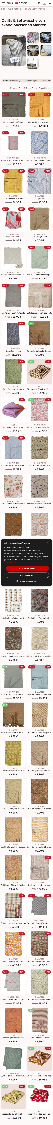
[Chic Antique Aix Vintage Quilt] (39, 219)
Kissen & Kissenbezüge (12, 80)
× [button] (47, 542)
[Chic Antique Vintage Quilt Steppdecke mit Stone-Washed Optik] (13, 142)
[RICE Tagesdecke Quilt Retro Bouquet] (13, 1096)
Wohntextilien (15, 9)
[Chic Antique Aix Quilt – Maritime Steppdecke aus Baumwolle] (39, 257)
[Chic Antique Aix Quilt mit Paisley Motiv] (13, 600)
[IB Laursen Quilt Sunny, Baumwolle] (13, 791)
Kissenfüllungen (31, 80)
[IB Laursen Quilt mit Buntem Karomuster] (13, 905)
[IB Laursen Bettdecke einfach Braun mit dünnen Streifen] (13, 715)
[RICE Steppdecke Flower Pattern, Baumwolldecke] (13, 409)
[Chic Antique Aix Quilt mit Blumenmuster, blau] (39, 142)
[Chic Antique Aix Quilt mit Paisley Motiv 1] (39, 600)
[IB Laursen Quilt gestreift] (39, 181)
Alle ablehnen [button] (27, 575)
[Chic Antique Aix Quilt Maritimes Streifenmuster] (13, 448)
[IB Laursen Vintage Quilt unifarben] (13, 104)
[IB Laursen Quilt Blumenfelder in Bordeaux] (39, 791)
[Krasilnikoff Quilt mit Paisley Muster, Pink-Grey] (13, 982)
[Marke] (11, 88)
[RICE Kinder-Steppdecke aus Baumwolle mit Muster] (39, 1096)
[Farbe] (24, 88)
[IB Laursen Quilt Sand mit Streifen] (39, 1020)
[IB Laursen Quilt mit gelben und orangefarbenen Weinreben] (13, 943)
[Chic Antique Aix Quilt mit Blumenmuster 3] (13, 524)
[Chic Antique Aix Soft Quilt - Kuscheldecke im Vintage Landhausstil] (13, 676)
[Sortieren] (37, 88)
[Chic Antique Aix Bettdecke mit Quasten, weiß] (13, 257)
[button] (26, 581)
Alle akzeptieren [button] (27, 568)
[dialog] (26, 562)
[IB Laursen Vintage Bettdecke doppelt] (39, 104)
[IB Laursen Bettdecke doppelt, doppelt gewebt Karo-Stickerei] (39, 295)
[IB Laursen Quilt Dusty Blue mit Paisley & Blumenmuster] (13, 867)
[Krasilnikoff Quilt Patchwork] (13, 219)
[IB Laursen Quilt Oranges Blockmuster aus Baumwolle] (13, 1020)
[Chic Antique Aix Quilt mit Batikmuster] (39, 448)
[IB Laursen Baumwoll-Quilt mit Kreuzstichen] (39, 676)
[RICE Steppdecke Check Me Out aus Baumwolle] (39, 371)
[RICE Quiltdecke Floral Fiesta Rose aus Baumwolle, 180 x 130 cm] (39, 1058)
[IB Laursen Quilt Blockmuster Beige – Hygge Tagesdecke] (39, 715)
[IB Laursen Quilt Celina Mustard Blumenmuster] (39, 829)
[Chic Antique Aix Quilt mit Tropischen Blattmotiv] (39, 638)
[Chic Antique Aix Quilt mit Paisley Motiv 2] (13, 638)
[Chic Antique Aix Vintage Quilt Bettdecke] (13, 295)
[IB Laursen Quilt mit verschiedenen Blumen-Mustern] (39, 982)
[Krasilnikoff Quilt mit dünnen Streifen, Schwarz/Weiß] (39, 905)
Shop (3, 9)
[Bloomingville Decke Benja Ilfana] (13, 333)
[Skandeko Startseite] (17, 3)
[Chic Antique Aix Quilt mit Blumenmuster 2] (39, 486)
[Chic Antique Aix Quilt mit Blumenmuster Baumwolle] (39, 524)
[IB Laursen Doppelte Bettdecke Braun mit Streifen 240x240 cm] (39, 333)
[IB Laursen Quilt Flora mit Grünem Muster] (13, 753)
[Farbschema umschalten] (39, 3)
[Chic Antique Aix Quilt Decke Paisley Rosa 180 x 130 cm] (39, 409)
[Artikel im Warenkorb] (50, 3)
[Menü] (3, 3)
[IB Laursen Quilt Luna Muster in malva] (39, 867)
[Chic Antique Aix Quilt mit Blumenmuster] (13, 486)
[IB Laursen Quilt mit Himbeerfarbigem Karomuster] (39, 943)
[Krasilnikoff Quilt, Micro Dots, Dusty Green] (13, 1058)
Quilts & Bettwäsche (35, 9)
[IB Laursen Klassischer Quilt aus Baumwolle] (13, 181)
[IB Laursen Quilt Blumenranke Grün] (13, 371)
